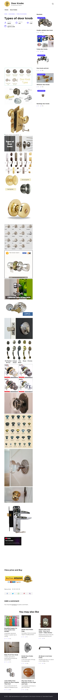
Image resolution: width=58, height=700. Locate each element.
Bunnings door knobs (43, 103)
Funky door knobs (42, 49)
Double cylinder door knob (45, 30)
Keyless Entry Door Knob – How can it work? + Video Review (45, 631)
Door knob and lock (43, 68)
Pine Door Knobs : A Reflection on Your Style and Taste (29, 682)
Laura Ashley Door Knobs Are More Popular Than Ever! (11, 682)
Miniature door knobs (43, 84)
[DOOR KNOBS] (45, 27)
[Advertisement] (13, 41)
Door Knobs (17, 3)
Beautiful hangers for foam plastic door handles (10, 630)
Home (6, 9)
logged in (14, 604)
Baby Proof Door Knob (11, 655)
